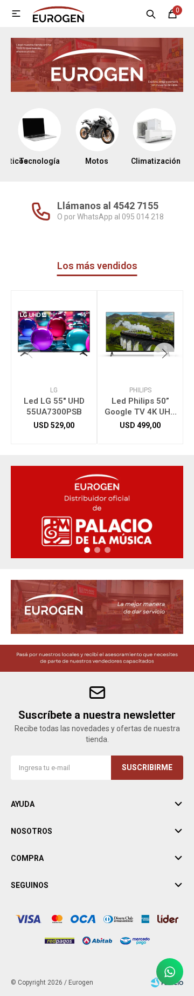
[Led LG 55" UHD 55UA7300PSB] (54, 333)
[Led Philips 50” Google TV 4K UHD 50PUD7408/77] (140, 333)
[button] (151, 13)
